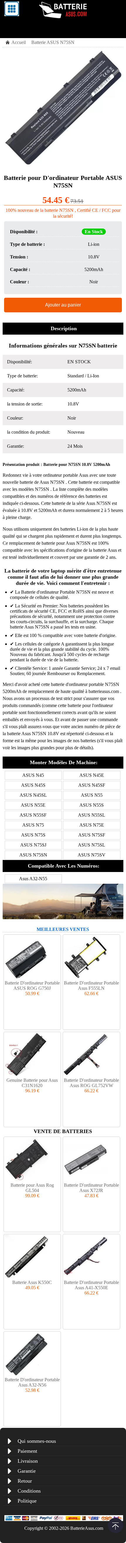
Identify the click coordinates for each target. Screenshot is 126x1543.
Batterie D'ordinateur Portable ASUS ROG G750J (32, 985)
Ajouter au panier (63, 304)
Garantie (27, 1471)
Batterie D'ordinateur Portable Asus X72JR (91, 1188)
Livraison (28, 1461)
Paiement (27, 1451)
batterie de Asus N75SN (43, 482)
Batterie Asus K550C (32, 1282)
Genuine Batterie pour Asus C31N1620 (32, 1083)
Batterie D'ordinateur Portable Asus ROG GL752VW (91, 1083)
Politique (27, 1501)
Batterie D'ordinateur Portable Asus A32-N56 (32, 1382)
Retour (25, 1481)
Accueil (18, 42)
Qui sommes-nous (37, 1441)
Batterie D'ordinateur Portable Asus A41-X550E (91, 1285)
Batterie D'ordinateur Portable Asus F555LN (91, 985)
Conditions (29, 1491)
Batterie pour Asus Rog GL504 (32, 1188)
